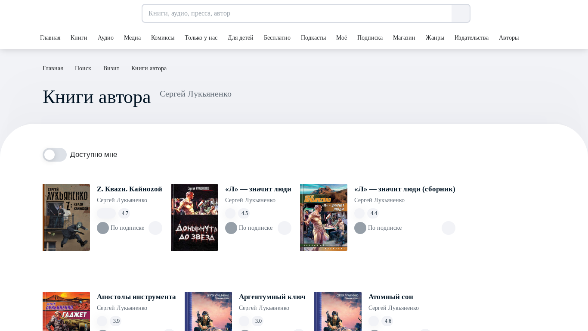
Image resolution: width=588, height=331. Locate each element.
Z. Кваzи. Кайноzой (129, 189)
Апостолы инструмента (136, 297)
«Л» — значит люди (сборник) (404, 189)
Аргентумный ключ (272, 297)
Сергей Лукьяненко (122, 200)
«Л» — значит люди (258, 189)
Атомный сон (390, 297)
